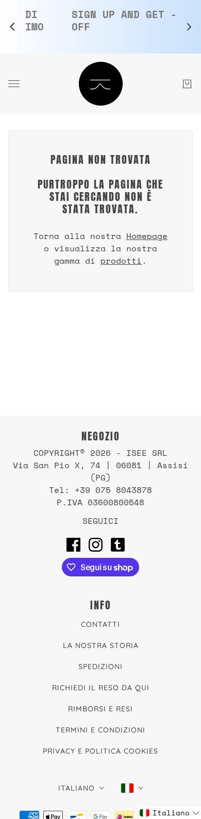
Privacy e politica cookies (100, 751)
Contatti (100, 624)
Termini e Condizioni (100, 730)
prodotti (121, 260)
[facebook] (73, 544)
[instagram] (96, 544)
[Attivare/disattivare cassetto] (14, 83)
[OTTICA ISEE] (101, 84)
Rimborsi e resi (100, 708)
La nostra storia (101, 645)
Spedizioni (100, 666)
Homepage (146, 236)
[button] (170, 813)
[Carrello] (187, 84)
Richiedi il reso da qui (100, 687)
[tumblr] (118, 544)
